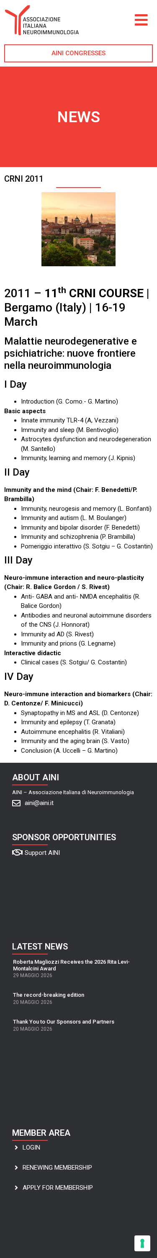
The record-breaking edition (48, 995)
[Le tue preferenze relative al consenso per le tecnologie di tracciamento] (142, 1243)
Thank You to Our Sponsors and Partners (63, 1022)
